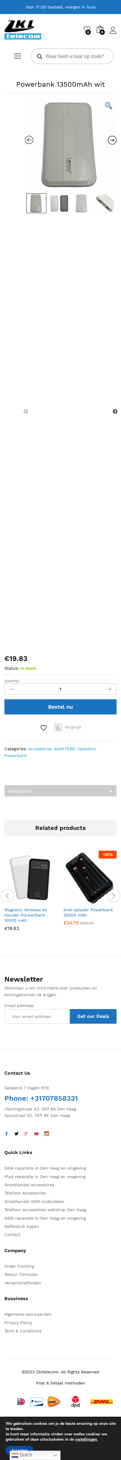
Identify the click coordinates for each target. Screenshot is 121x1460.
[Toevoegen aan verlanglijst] (44, 727)
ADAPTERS (64, 748)
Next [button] (115, 412)
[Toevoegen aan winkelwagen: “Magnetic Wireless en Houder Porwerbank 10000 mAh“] (17, 900)
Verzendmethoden (22, 1283)
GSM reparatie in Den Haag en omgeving (45, 1168)
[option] (71, 144)
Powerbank (15, 755)
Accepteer (19, 1450)
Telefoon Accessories (25, 1193)
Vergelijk (73, 727)
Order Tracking (19, 1266)
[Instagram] (46, 1134)
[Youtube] (36, 1134)
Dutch (25, 1454)
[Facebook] (6, 1134)
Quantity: (12, 681)
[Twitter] (16, 1134)
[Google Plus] (26, 1134)
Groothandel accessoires (29, 1184)
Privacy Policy (18, 1322)
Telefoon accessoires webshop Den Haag (45, 1209)
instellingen (86, 1439)
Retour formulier (21, 1274)
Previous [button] (26, 412)
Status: (11, 668)
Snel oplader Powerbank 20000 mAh (88, 912)
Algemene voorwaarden (27, 1314)
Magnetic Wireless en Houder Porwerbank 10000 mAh (25, 915)
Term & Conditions (22, 1331)
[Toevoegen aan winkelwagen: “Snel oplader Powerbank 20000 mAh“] (76, 900)
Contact (12, 1234)
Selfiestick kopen (21, 1226)
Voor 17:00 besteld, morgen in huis (60, 7)
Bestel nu (60, 707)
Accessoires (39, 748)
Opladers (86, 748)
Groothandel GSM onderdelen (34, 1201)
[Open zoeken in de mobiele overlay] (72, 56)
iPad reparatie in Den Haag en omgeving (44, 1176)
